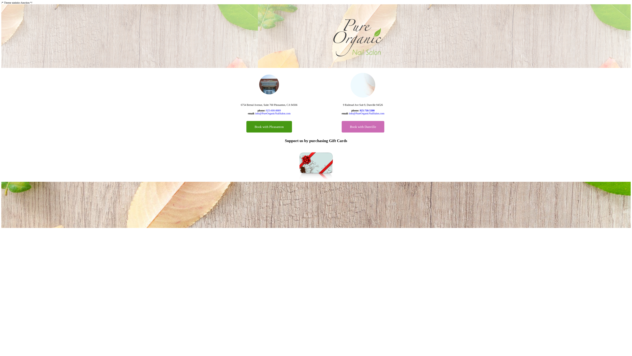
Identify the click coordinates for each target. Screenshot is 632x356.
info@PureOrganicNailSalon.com (272, 113)
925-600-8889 (273, 110)
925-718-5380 (367, 110)
